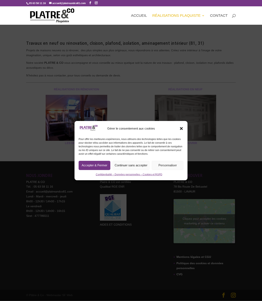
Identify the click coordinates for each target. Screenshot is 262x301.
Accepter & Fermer (94, 165)
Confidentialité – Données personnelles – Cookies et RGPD (129, 174)
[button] (181, 128)
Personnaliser (167, 165)
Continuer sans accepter (131, 165)
